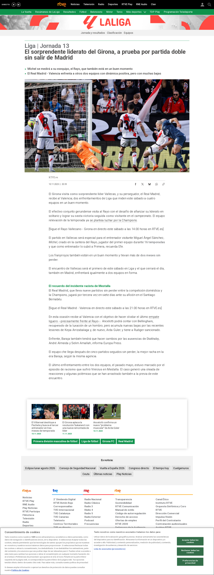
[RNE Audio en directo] (18, 5)
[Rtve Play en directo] (13, 5)
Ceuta (86, 474)
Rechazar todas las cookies (190, 551)
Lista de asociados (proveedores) (109, 549)
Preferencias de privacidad (190, 562)
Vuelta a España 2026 (112, 468)
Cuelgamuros (181, 468)
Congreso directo (139, 468)
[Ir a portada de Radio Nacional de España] (98, 491)
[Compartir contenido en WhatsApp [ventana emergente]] (156, 183)
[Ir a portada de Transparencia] (153, 491)
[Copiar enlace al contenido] (163, 183)
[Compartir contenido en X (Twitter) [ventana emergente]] (142, 183)
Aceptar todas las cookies (190, 541)
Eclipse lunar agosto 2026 (40, 468)
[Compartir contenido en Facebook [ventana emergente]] (135, 183)
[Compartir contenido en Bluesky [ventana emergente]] (149, 183)
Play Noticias (124, 474)
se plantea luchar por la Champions (113, 220)
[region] (107, 551)
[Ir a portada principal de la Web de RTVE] (36, 490)
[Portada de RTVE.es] (61, 4)
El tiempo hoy (161, 468)
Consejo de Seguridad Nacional (77, 468)
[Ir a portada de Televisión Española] (67, 491)
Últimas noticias (103, 474)
